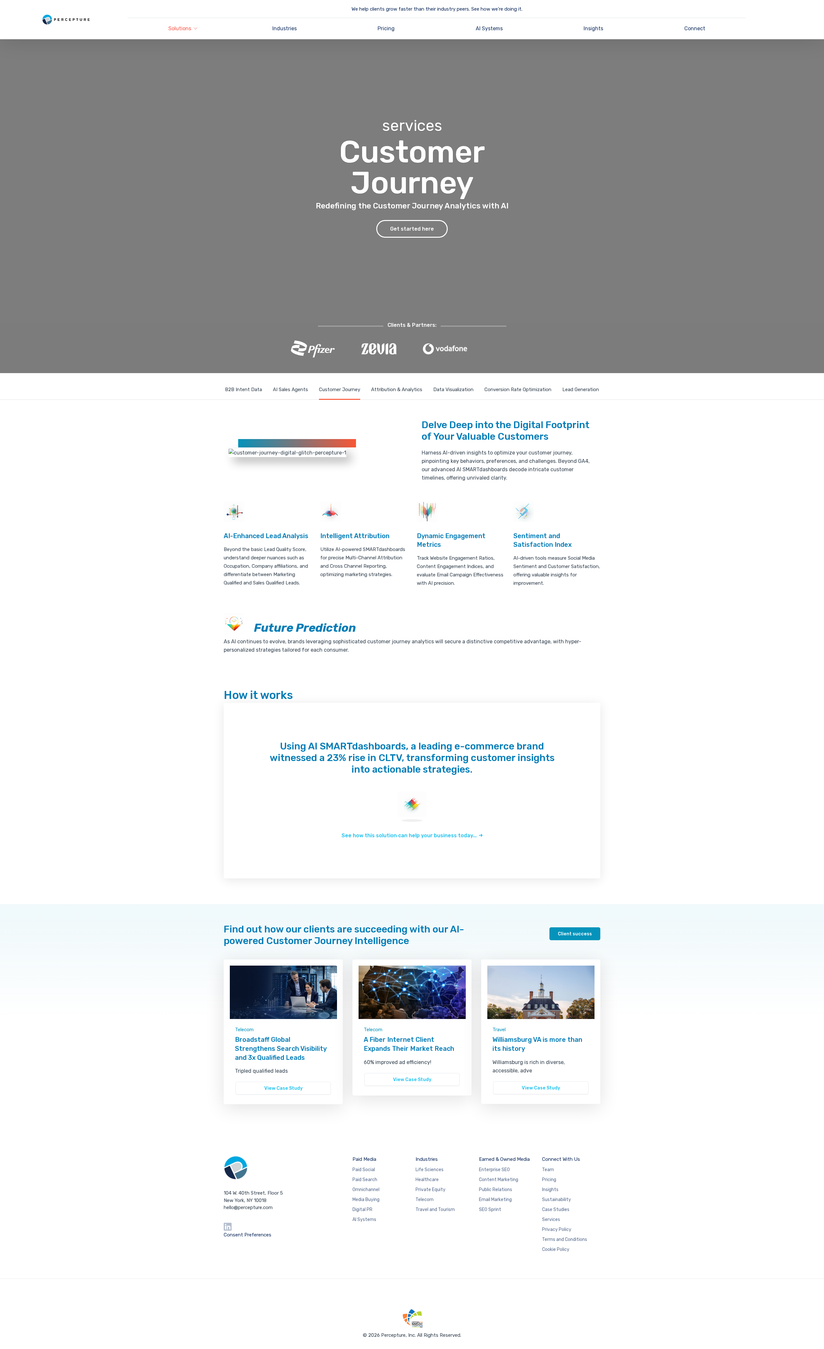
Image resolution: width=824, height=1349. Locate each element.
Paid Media (364, 1159)
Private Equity (430, 1189)
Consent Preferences (247, 1235)
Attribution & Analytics (396, 389)
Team (548, 1169)
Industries (284, 28)
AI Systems (489, 28)
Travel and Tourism (435, 1209)
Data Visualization (453, 389)
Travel (499, 1029)
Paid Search (364, 1179)
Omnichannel (365, 1189)
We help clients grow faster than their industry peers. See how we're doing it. (436, 9)
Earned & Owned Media (504, 1159)
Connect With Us (561, 1159)
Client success (575, 934)
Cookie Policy (555, 1249)
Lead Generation (580, 389)
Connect (694, 28)
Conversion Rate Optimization (517, 389)
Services (551, 1219)
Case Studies (555, 1209)
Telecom (244, 1029)
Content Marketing (498, 1179)
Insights (593, 28)
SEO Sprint (490, 1209)
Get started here (412, 229)
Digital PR (362, 1209)
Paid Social (363, 1169)
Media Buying (365, 1199)
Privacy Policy (556, 1229)
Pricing (386, 28)
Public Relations (495, 1189)
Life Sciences (430, 1169)
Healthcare (427, 1179)
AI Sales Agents (290, 389)
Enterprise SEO (494, 1169)
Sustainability (556, 1199)
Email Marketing (495, 1199)
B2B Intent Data (243, 389)
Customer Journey (339, 389)
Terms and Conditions (564, 1239)
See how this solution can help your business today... (409, 835)
